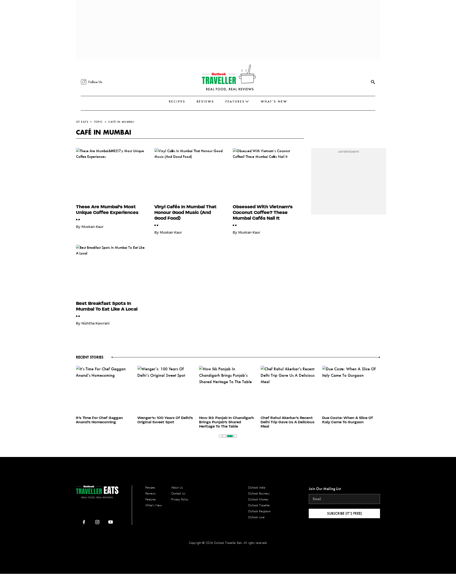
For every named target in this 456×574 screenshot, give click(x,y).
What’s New (274, 101)
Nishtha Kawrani (95, 323)
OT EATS (82, 121)
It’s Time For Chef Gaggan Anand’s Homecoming (99, 420)
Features (235, 101)
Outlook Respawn (259, 511)
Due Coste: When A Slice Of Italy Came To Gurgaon (347, 420)
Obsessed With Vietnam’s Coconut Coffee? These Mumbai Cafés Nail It (263, 212)
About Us (177, 487)
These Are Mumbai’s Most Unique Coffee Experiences (107, 209)
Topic (98, 121)
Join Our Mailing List (325, 488)
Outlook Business (259, 493)
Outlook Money (258, 499)
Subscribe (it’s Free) (344, 513)
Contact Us (178, 493)
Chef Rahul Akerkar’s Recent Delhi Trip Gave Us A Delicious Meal (287, 422)
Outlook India (256, 487)
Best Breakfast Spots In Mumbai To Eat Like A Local (107, 306)
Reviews (205, 101)
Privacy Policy (179, 499)
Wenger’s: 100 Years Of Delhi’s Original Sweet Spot (165, 420)
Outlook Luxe (256, 517)
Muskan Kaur (92, 226)
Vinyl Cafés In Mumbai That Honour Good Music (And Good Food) (185, 212)
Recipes (177, 101)
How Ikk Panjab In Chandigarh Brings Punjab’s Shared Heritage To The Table (226, 422)
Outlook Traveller (259, 505)
